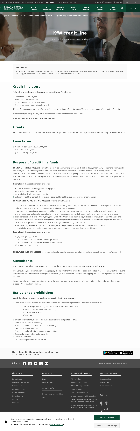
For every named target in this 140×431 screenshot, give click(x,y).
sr (127, 2)
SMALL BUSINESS (27, 2)
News (44, 379)
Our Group (113, 8)
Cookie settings (76, 389)
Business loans (32, 16)
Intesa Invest (104, 382)
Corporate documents (20, 389)
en (135, 2)
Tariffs (44, 397)
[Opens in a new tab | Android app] (110, 353)
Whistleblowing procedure (80, 386)
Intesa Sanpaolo (106, 386)
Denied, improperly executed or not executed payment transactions (84, 400)
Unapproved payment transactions (83, 396)
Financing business (18, 16)
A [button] (101, 410)
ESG (75, 2)
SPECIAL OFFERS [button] (34, 8)
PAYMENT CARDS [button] (73, 8)
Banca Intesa (17, 379)
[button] (122, 8)
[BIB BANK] (13, 8)
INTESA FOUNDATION (65, 2)
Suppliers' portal (106, 389)
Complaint (97, 2)
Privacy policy (76, 379)
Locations (15, 403)
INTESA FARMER (39, 2)
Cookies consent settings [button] (107, 426)
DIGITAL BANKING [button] (86, 8)
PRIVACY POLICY (56, 424)
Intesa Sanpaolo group (20, 382)
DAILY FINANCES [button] (47, 8)
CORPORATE (50, 2)
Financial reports (18, 393)
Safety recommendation (79, 393)
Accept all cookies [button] (107, 418)
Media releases (47, 382)
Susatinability (17, 386)
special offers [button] (100, 8)
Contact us (108, 2)
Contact (15, 399)
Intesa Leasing (105, 379)
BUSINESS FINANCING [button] (60, 8)
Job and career (17, 396)
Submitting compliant (79, 382)
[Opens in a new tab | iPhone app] (125, 353)
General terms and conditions (52, 394)
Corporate (5, 16)
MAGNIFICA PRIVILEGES (13, 2)
